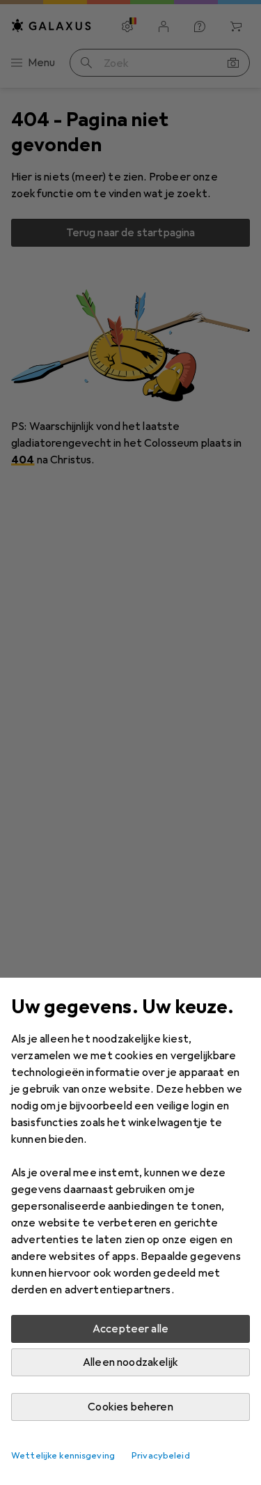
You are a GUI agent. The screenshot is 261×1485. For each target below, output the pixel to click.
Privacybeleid (161, 1455)
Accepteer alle (130, 1329)
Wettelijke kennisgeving (63, 1455)
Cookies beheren (130, 1407)
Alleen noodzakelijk (130, 1362)
